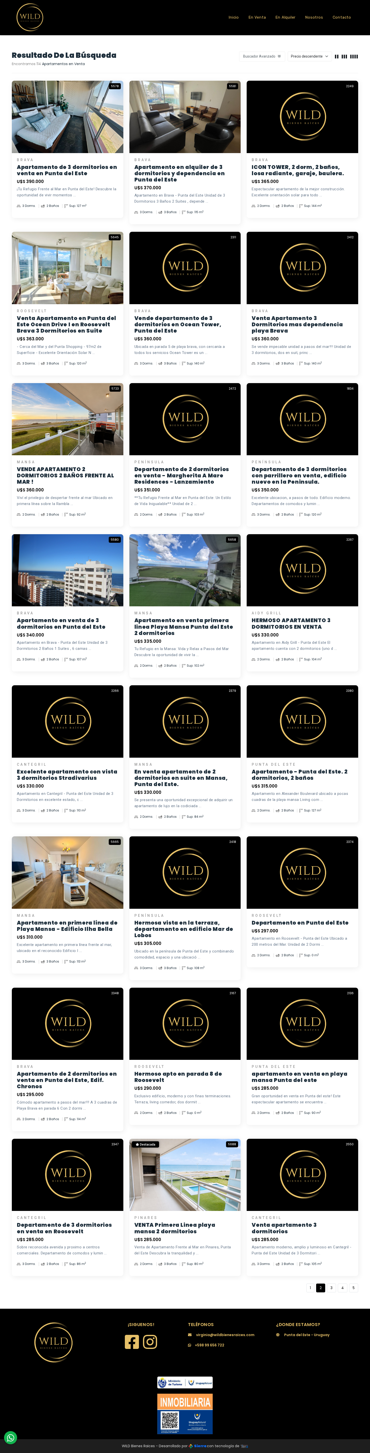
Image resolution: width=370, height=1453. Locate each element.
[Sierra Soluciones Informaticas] (244, 1445)
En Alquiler (285, 17)
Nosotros (314, 17)
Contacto (342, 17)
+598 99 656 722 (209, 1345)
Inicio (234, 17)
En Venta (257, 17)
